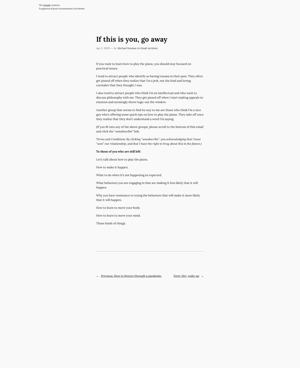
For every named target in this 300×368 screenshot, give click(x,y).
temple (47, 5)
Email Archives (149, 48)
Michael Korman (127, 48)
